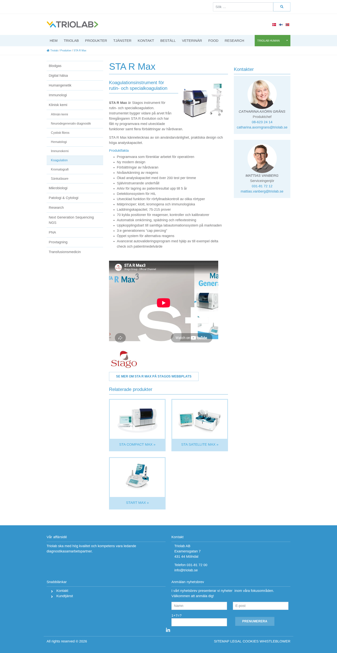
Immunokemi (60, 151)
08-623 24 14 (262, 122)
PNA (52, 232)
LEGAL (236, 641)
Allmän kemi (59, 114)
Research (234, 41)
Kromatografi (60, 169)
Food (213, 41)
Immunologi (58, 95)
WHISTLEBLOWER (275, 641)
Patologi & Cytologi (63, 198)
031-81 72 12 (262, 186)
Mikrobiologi (58, 188)
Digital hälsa (58, 76)
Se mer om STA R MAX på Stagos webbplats (154, 376)
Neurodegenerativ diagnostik (71, 123)
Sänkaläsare (59, 178)
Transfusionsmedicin (65, 252)
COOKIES (251, 641)
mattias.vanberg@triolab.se (262, 191)
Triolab (71, 41)
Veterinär (192, 41)
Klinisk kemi (58, 105)
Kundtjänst (64, 596)
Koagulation (59, 160)
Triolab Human (268, 40)
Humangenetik (60, 85)
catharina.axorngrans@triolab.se (262, 127)
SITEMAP (221, 641)
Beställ (168, 41)
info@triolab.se (186, 570)
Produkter (96, 41)
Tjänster (122, 41)
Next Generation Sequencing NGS (71, 220)
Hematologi (59, 142)
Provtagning (58, 242)
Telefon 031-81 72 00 (190, 565)
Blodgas (55, 66)
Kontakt (146, 41)
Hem (54, 41)
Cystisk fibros (60, 132)
